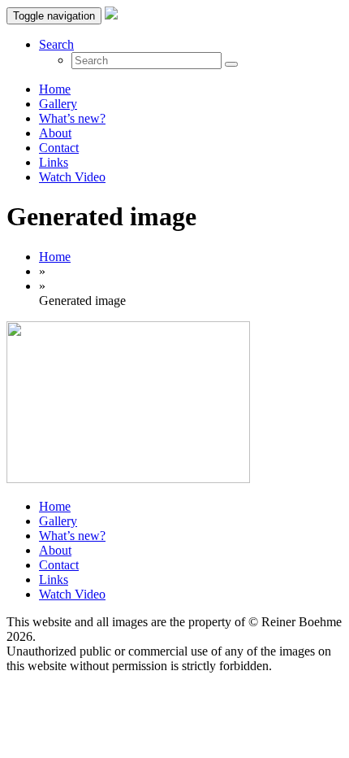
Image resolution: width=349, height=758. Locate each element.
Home (55, 89)
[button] (56, 44)
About (55, 133)
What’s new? (72, 118)
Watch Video (72, 177)
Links (53, 162)
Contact (59, 148)
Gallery (58, 104)
